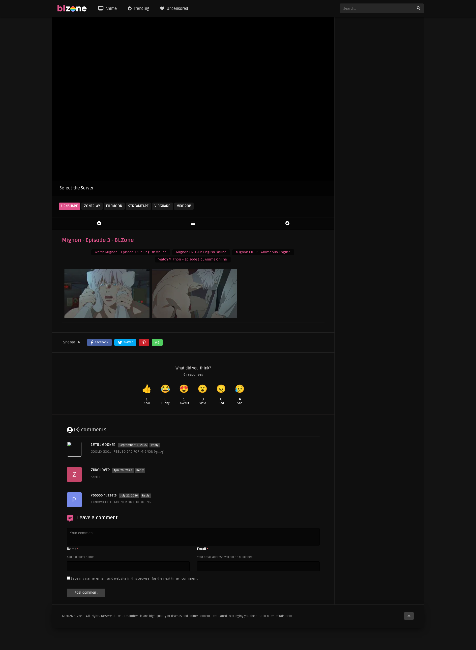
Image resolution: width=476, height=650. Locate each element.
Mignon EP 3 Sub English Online (201, 252)
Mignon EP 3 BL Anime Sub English (263, 252)
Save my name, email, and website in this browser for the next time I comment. (134, 578)
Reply (154, 445)
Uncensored (177, 8)
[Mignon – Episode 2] (99, 223)
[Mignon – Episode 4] (287, 223)
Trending (141, 8)
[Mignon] (193, 223)
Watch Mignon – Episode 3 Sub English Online (131, 252)
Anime (111, 8)
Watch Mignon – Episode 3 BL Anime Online (192, 259)
